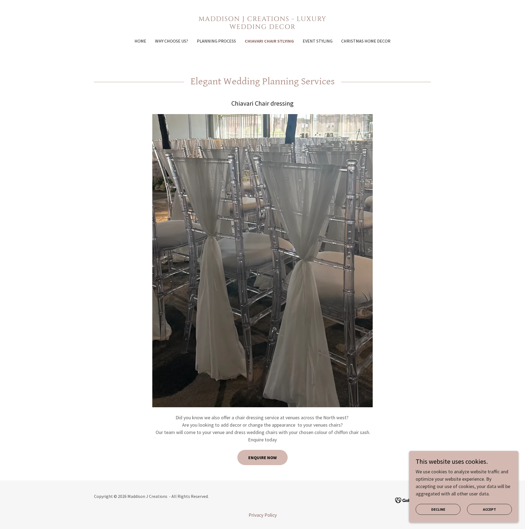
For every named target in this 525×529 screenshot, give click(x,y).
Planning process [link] (216, 41)
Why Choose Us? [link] (171, 41)
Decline (438, 509)
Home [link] (140, 41)
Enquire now (262, 457)
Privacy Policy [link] (263, 515)
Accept (489, 509)
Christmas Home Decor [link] (365, 41)
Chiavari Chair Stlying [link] (269, 41)
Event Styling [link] (317, 41)
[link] (262, 27)
